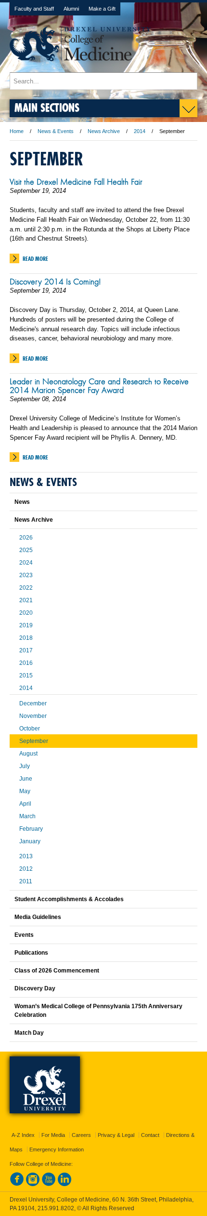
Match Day (29, 1032)
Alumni (71, 9)
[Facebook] (17, 1184)
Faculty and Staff (34, 9)
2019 (26, 625)
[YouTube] (48, 1184)
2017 (26, 650)
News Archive (104, 131)
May (24, 791)
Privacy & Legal (116, 1135)
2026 (26, 537)
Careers (81, 1135)
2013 (26, 856)
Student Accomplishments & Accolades (69, 899)
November (33, 716)
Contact (150, 1135)
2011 (25, 881)
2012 (26, 868)
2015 (26, 675)
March (27, 816)
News (22, 502)
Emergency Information (56, 1149)
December (33, 703)
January (29, 841)
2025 (26, 550)
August (28, 753)
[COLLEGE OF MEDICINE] (80, 67)
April (25, 803)
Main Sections (46, 107)
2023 (26, 575)
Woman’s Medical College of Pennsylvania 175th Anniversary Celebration (98, 1010)
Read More (35, 258)
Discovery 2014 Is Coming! (55, 281)
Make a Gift (102, 9)
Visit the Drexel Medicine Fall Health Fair (76, 181)
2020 (26, 612)
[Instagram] (33, 1184)
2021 (26, 600)
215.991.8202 (56, 1208)
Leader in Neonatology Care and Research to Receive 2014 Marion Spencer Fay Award (99, 385)
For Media (53, 1135)
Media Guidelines (37, 917)
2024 (26, 562)
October (29, 728)
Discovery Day (34, 988)
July (24, 766)
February (31, 828)
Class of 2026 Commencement (56, 970)
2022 (26, 587)
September (33, 741)
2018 (26, 638)
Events (24, 935)
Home (17, 131)
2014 (139, 131)
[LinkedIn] (64, 1184)
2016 (26, 663)
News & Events (56, 131)
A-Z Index (23, 1135)
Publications (31, 952)
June (25, 778)
